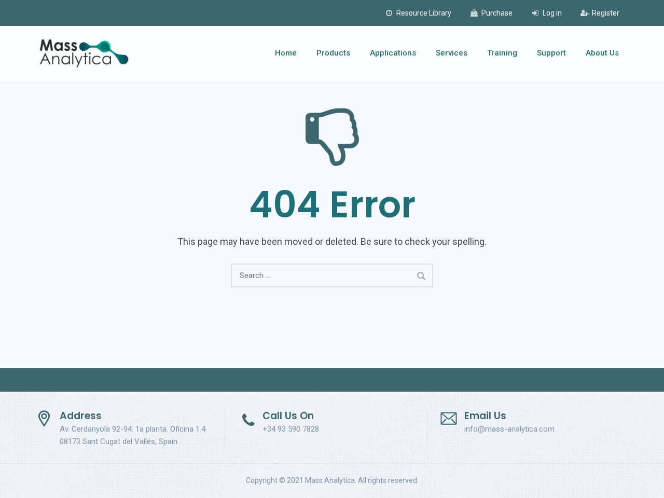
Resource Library (423, 13)
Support (551, 53)
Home (286, 53)
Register (605, 13)
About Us (602, 53)
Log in (552, 13)
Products (333, 53)
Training (502, 53)
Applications (393, 53)
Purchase (497, 13)
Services (451, 53)
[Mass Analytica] (84, 53)
